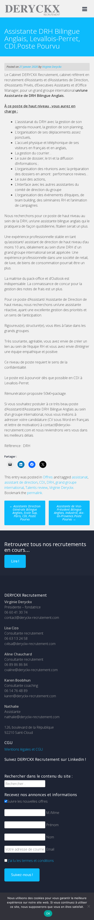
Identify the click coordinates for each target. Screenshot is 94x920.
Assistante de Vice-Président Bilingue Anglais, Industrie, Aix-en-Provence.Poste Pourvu (69, 512)
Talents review (36, 487)
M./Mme (52, 812)
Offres (48, 477)
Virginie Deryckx (51, 67)
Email (50, 849)
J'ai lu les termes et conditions (31, 860)
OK (48, 913)
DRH (50, 482)
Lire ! (15, 561)
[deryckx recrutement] (32, 14)
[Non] (88, 906)
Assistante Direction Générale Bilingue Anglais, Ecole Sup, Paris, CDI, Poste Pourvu (24, 512)
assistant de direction (21, 482)
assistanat (80, 477)
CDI (42, 482)
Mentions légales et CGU (23, 749)
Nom (50, 837)
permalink (34, 492)
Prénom (52, 824)
